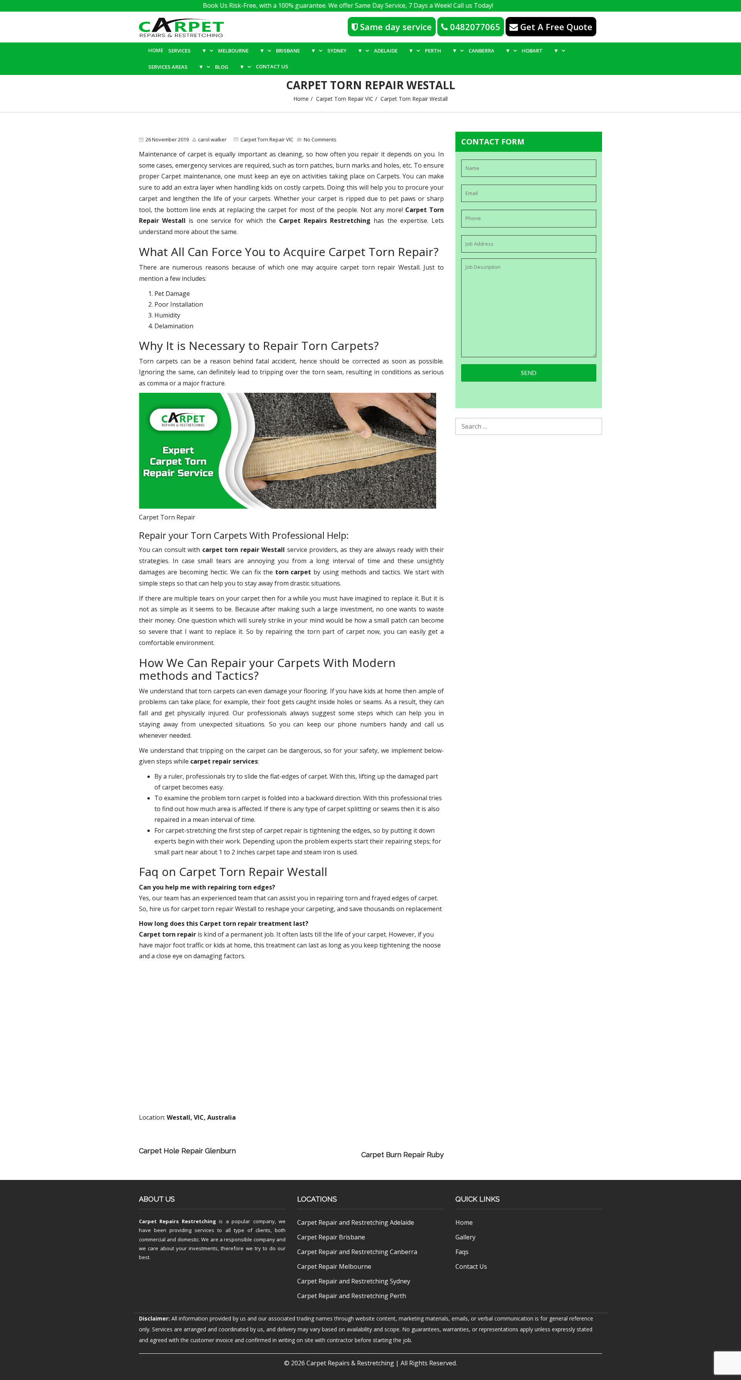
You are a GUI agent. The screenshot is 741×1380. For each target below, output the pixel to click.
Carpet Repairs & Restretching (350, 1363)
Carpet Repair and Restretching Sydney (353, 1281)
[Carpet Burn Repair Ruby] (300, 1155)
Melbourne (241, 50)
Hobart (540, 50)
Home (155, 50)
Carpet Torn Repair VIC (344, 98)
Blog (230, 66)
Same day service (395, 26)
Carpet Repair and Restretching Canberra (357, 1252)
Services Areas (176, 66)
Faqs (462, 1252)
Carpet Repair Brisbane (331, 1237)
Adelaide (394, 50)
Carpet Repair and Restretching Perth (351, 1296)
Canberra (490, 50)
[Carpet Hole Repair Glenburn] (347, 1144)
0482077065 (474, 26)
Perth (441, 50)
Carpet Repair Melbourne (334, 1266)
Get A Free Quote (555, 26)
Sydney (345, 50)
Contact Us (272, 66)
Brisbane (296, 50)
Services (187, 50)
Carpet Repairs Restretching (177, 1221)
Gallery (465, 1237)
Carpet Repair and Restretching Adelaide (355, 1222)
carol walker (212, 139)
